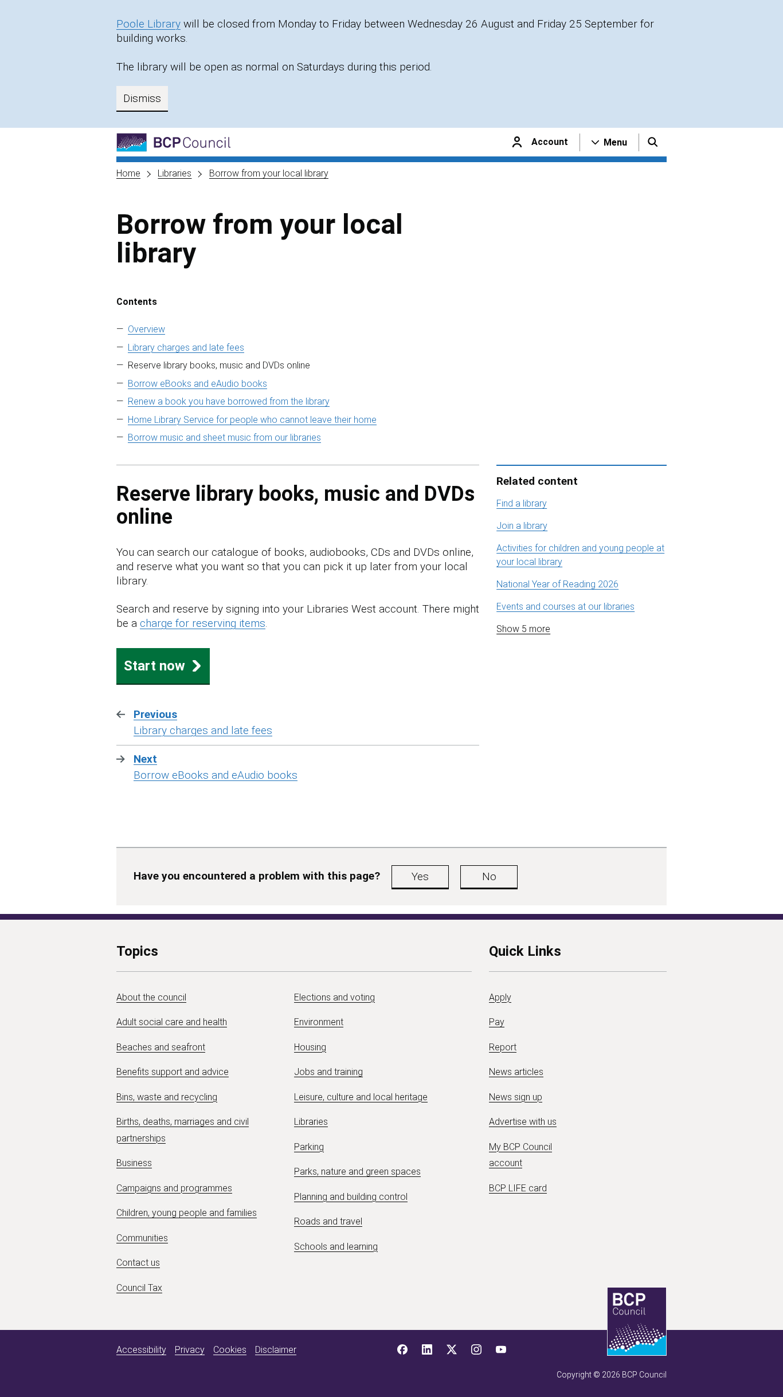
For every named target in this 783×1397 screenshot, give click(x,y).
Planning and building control (351, 1196)
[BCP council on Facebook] (402, 1349)
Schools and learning (336, 1246)
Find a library (521, 503)
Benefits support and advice (172, 1071)
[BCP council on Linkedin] (427, 1349)
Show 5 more (523, 628)
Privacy (190, 1349)
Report (502, 1047)
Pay (496, 1022)
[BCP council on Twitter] (452, 1349)
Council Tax (139, 1287)
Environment (318, 1022)
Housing (310, 1047)
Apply (500, 997)
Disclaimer (275, 1349)
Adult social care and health (171, 1022)
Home (128, 173)
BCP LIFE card (518, 1188)
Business (134, 1162)
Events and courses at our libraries (565, 606)
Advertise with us (523, 1121)
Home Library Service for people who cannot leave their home (252, 419)
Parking (309, 1146)
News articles (516, 1071)
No (489, 876)
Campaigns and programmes (174, 1188)
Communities (142, 1238)
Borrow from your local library (268, 173)
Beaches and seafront (160, 1047)
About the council (151, 997)
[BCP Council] (173, 142)
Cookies (229, 1349)
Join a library (521, 525)
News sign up (515, 1097)
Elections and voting (334, 997)
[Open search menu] (653, 142)
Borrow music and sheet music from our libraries (224, 437)
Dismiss (142, 98)
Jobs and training (328, 1071)
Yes (420, 876)
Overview (146, 329)
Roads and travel (328, 1221)
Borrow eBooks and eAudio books (197, 383)
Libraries (174, 173)
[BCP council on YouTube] (501, 1349)
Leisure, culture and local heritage (361, 1097)
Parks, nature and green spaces (357, 1171)
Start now (154, 666)
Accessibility (141, 1349)
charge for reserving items (202, 623)
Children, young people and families (186, 1212)
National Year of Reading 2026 (557, 584)
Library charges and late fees (186, 347)
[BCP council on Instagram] (476, 1349)
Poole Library (148, 23)
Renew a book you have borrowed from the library (229, 401)
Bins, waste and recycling (166, 1097)
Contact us (138, 1262)
